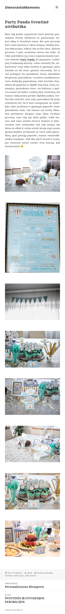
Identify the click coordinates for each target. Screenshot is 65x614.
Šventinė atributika (45, 573)
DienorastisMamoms (22, 7)
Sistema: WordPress (14, 610)
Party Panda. (27, 59)
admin (29, 573)
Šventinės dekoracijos (14, 575)
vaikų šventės (30, 575)
